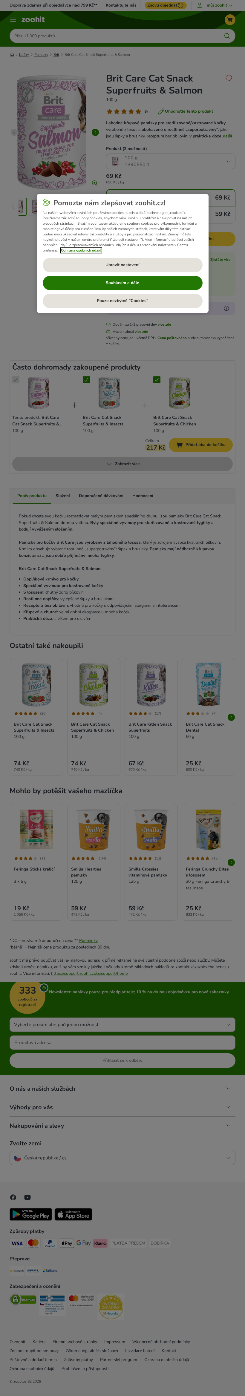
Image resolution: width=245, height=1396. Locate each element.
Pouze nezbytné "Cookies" (122, 301)
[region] (123, 253)
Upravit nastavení (122, 265)
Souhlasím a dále (122, 283)
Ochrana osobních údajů (81, 250)
